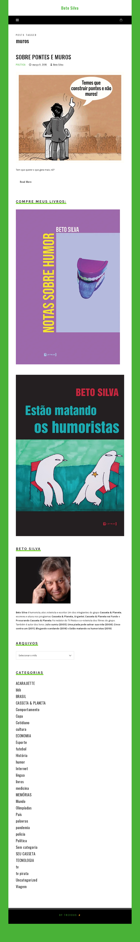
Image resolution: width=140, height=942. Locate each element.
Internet (22, 768)
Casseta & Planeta (110, 612)
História (22, 755)
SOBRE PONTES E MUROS (43, 57)
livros (20, 781)
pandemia (23, 827)
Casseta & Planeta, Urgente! (68, 616)
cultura (21, 729)
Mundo (21, 801)
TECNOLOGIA (25, 860)
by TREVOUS (68, 915)
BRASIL (21, 696)
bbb (18, 690)
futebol (21, 749)
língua (20, 775)
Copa (19, 716)
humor (20, 762)
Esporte (21, 742)
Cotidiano (23, 722)
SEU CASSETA (26, 853)
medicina (22, 788)
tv (17, 867)
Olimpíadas (24, 808)
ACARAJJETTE (25, 683)
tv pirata (22, 873)
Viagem (21, 886)
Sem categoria (27, 847)
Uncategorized (26, 880)
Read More (26, 182)
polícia (20, 834)
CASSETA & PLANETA (31, 703)
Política (21, 64)
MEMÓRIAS (24, 794)
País (19, 814)
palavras (22, 821)
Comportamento (28, 709)
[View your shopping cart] (121, 20)
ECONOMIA (23, 735)
